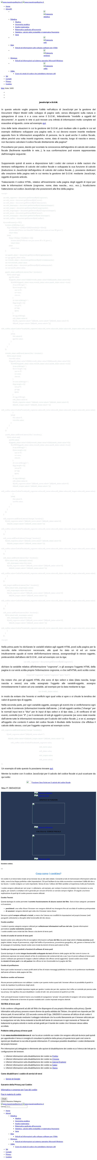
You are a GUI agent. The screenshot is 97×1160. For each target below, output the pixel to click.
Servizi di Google (13, 1079)
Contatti (8, 79)
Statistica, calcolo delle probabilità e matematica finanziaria (37, 32)
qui (44, 123)
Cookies (9, 84)
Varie (17, 35)
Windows (13, 58)
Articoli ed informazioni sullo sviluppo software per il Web (36, 48)
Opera (54, 1068)
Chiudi (4, 1099)
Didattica (13, 19)
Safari (54, 1065)
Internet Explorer (59, 1062)
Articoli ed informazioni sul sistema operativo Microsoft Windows (39, 61)
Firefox (55, 1056)
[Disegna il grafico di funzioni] (48, 823)
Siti (7, 76)
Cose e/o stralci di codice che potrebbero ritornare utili (35, 74)
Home (8, 6)
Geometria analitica (22, 24)
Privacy (8, 81)
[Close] (2, 868)
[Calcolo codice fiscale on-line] (48, 855)
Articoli (9, 9)
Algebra (18, 22)
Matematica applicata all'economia (28, 30)
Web (12, 45)
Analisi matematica (22, 27)
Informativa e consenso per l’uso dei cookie (19, 1090)
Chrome (55, 1059)
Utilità (12, 71)
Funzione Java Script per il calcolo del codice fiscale (51, 782)
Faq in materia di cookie (11, 1094)
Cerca (3, 1106)
